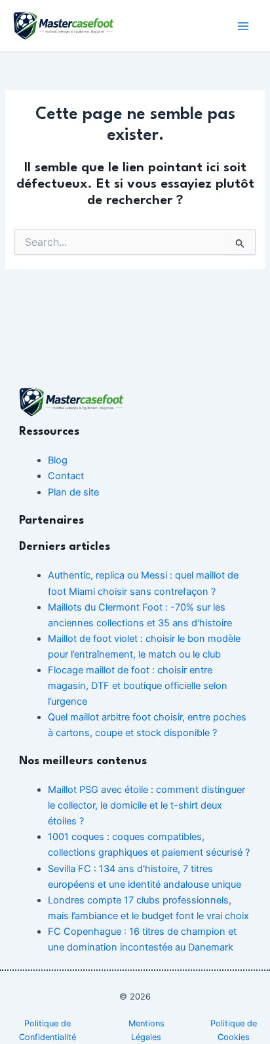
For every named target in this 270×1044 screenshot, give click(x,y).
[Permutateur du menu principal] (243, 26)
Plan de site (73, 492)
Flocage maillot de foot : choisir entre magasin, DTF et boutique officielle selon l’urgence (137, 685)
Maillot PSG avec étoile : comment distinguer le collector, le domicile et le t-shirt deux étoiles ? (146, 805)
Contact (66, 476)
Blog (58, 460)
